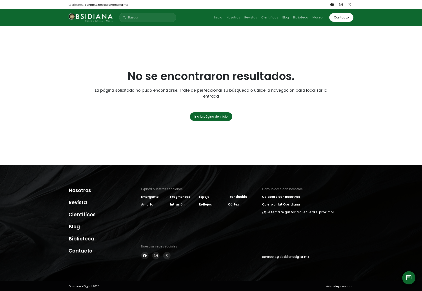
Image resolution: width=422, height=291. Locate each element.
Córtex (233, 204)
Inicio (218, 17)
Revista (78, 202)
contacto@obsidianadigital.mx (106, 5)
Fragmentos (180, 197)
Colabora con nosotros (281, 197)
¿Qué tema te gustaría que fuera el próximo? (298, 212)
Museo (318, 17)
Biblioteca (300, 17)
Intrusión (177, 204)
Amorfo (147, 204)
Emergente (150, 197)
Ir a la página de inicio (211, 116)
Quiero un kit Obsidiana (281, 204)
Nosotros (233, 17)
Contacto (341, 17)
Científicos (269, 17)
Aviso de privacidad (339, 286)
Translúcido (237, 197)
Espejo (204, 197)
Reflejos (205, 204)
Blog (285, 17)
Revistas (250, 17)
